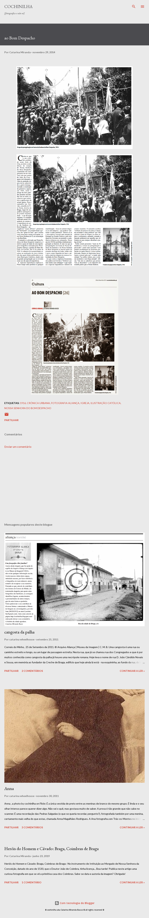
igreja (84, 403)
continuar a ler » (132, 670)
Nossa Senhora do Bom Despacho (27, 408)
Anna (9, 788)
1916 (23, 403)
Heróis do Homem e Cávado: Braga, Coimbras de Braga (51, 848)
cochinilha (18, 6)
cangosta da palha (19, 632)
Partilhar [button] (11, 420)
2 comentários (32, 670)
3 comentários (32, 827)
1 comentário (31, 882)
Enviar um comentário (17, 446)
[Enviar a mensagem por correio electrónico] (6, 415)
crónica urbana (38, 403)
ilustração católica (105, 403)
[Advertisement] (74, 485)
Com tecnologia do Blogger (76, 903)
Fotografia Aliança (65, 403)
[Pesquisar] (134, 6)
